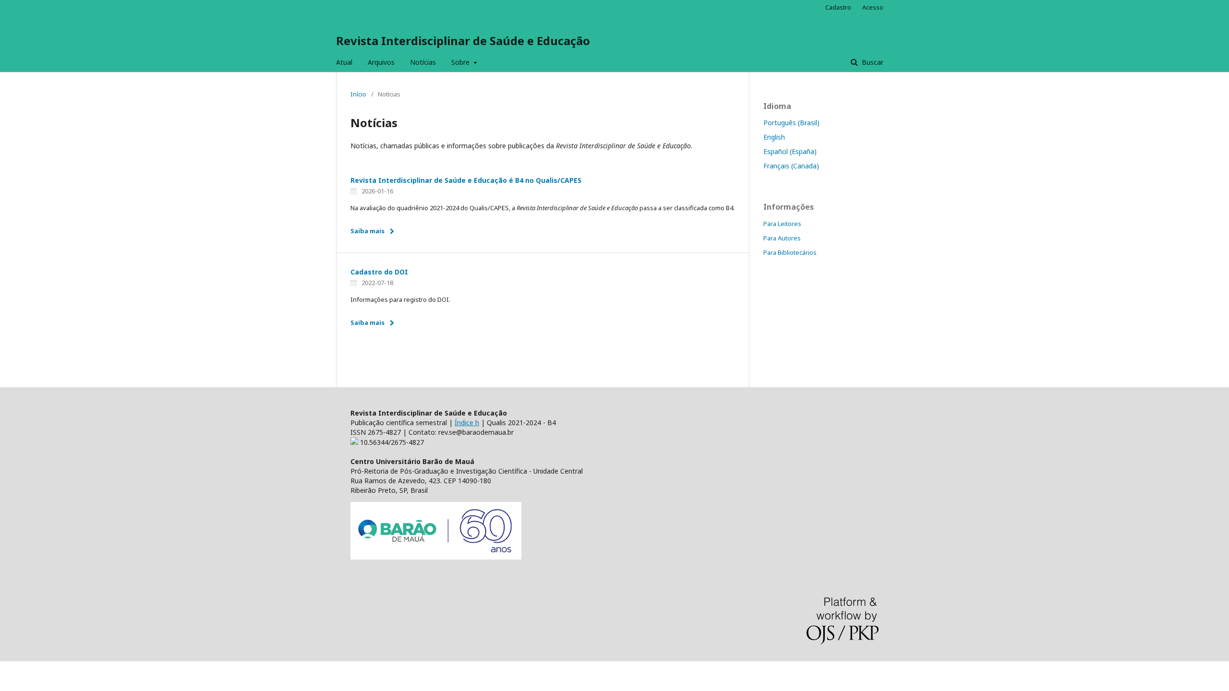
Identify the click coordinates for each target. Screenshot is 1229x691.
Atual (344, 62)
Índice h (467, 422)
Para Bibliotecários (790, 252)
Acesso (872, 7)
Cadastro (838, 7)
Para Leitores (782, 223)
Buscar (871, 62)
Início (358, 94)
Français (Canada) (791, 165)
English (774, 137)
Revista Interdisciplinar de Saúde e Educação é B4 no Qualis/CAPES (465, 180)
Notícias (423, 62)
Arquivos (381, 62)
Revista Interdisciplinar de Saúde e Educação (463, 40)
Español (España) (790, 151)
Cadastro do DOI (379, 271)
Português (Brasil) (791, 122)
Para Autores (782, 238)
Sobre (461, 62)
